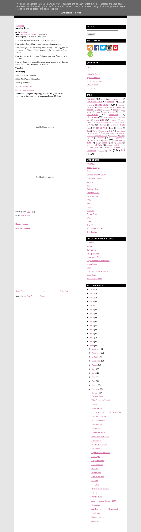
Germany (99, 122)
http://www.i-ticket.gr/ (23, 86)
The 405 (90, 225)
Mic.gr (89, 246)
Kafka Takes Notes (94, 279)
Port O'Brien (96, 473)
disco (105, 112)
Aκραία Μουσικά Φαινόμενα (98, 261)
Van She (94, 481)
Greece (23, 215)
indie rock (102, 127)
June (94, 373)
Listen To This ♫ (93, 74)
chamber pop (101, 107)
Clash (89, 171)
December (96, 349)
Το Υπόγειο (91, 250)
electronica (92, 117)
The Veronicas (97, 465)
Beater (89, 268)
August (95, 365)
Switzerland (91, 151)
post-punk (121, 138)
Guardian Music (93, 193)
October (95, 357)
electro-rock (113, 115)
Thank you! (95, 513)
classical (90, 110)
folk (104, 120)
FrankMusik (96, 428)
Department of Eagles (100, 437)
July (94, 369)
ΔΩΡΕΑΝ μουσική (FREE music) (104, 509)
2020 (92, 301)
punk (89, 143)
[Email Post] (33, 212)
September (96, 361)
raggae (104, 143)
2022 (92, 293)
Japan (95, 131)
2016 (92, 318)
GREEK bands (93, 85)
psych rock (117, 140)
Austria (120, 102)
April (94, 381)
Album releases (114, 99)
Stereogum (91, 221)
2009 (92, 346)
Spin (88, 218)
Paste (89, 207)
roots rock (90, 145)
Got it (78, 13)
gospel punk (109, 122)
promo (29, 215)
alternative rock (94, 101)
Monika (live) (22, 28)
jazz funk (103, 131)
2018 (92, 310)
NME (89, 200)
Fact (88, 186)
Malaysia (105, 133)
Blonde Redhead (98, 420)
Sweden (117, 147)
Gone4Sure (91, 275)
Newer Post (20, 291)
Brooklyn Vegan (93, 168)
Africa (103, 99)
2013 (92, 330)
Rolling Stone (92, 214)
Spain (106, 147)
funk (90, 122)
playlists (101, 138)
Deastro (94, 469)
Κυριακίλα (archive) (94, 81)
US (123, 150)
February (96, 389)
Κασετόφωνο (92, 264)
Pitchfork (90, 211)
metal (121, 133)
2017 (92, 314)
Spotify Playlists (93, 78)
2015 (92, 321)
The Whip (95, 485)
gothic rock (119, 122)
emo (105, 117)
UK (110, 150)
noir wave (113, 136)
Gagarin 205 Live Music (29, 34)
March (94, 385)
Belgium (89, 105)
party (91, 138)
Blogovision (102, 104)
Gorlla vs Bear (92, 189)
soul (115, 145)
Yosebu (94, 404)
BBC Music (91, 164)
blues (121, 105)
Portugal (111, 138)
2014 (92, 326)
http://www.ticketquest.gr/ (25, 90)
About (89, 70)
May (94, 377)
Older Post (64, 291)
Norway (122, 136)
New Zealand (102, 136)
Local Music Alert (94, 257)
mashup (113, 133)
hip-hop (103, 125)
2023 (92, 289)
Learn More (66, 13)
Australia (110, 102)
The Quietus (92, 232)
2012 (92, 334)
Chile (110, 107)
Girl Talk (94, 493)
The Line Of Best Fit (95, 228)
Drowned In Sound (94, 178)
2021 (92, 297)
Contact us (91, 88)
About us (95, 521)
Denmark (96, 112)
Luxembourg (121, 131)
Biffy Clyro (95, 457)
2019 (92, 305)
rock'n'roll (120, 143)
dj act (112, 112)
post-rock (94, 140)
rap (112, 143)
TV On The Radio (98, 432)
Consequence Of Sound (96, 175)
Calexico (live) (97, 396)
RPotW (99, 145)
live (110, 131)
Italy (88, 131)
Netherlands (91, 136)
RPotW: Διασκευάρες (100, 489)
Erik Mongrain (96, 449)
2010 (92, 342)
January (95, 393)
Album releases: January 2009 (103, 501)
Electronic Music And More (97, 271)
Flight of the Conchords (100, 453)
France (113, 120)
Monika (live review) (99, 445)
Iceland (113, 125)
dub (120, 112)
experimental (113, 117)
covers (115, 110)
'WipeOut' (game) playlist (101, 400)
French (123, 120)
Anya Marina (96, 441)
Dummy (90, 182)
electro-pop (92, 114)
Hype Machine (92, 196)
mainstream (93, 133)
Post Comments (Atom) (36, 296)
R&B (97, 143)
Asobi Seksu (96, 408)
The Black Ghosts (98, 416)
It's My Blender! (93, 254)
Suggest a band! (98, 517)
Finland (96, 120)
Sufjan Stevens (97, 461)
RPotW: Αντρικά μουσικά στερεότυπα (106, 412)
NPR (89, 203)
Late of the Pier (97, 477)
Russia (108, 145)
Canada (90, 107)
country (107, 110)
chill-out (118, 107)
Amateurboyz (96, 424)
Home (42, 291)
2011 (92, 338)
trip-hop (101, 151)
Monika (24, 32)
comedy (99, 110)
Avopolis (90, 243)
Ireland (119, 128)
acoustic (91, 99)
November (96, 353)
